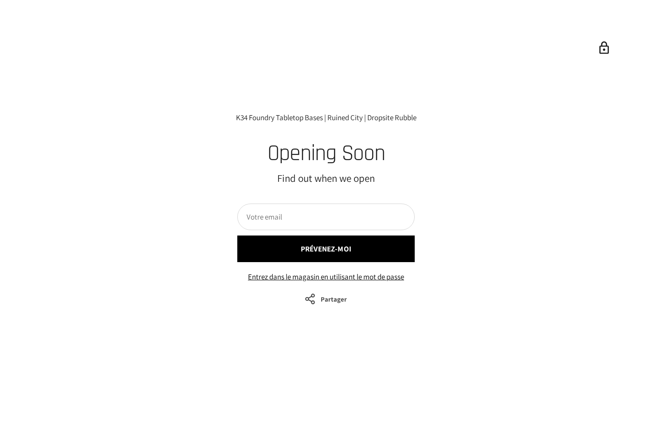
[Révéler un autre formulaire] (604, 48)
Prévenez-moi (326, 249)
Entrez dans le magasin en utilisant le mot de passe (326, 277)
